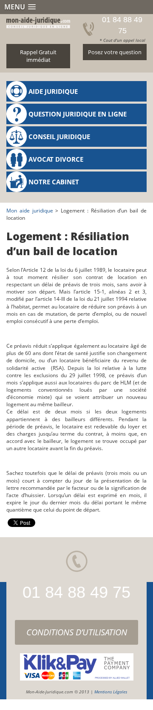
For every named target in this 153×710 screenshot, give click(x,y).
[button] (76, 7)
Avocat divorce (55, 159)
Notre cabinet (53, 182)
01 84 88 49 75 (76, 592)
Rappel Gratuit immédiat (38, 56)
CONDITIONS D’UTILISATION (76, 632)
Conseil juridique (59, 136)
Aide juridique (53, 91)
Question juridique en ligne (77, 114)
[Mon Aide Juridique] (38, 21)
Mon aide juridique (29, 210)
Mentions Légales (110, 692)
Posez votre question (115, 52)
